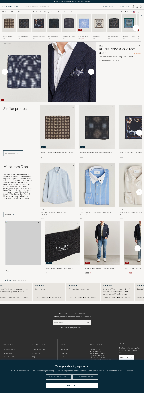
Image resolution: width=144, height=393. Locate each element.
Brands (53, 12)
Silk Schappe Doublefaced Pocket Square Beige (97, 36)
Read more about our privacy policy (72, 328)
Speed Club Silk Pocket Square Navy (38, 36)
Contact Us (36, 353)
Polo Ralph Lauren (69, 34)
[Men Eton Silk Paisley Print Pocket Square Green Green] (129, 23)
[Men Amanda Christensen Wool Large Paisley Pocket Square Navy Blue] (114, 23)
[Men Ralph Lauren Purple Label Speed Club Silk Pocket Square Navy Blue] (39, 23)
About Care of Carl (9, 357)
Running (67, 12)
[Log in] (133, 6)
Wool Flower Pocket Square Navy (23, 36)
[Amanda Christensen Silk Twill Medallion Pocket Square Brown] (57, 150)
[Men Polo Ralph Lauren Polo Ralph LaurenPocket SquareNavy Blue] (69, 23)
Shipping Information (39, 349)
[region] (72, 292)
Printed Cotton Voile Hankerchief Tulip (83, 36)
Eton (124, 34)
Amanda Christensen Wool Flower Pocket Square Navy (96, 153)
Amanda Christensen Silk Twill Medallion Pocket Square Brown (57, 153)
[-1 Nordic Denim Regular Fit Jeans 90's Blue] (102, 266)
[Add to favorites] (72, 107)
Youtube (63, 357)
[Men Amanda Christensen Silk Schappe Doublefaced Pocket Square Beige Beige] (99, 23)
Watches (36, 12)
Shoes (20, 12)
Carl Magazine (126, 12)
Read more (130, 371)
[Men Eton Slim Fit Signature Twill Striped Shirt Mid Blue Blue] (97, 185)
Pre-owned (74, 12)
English (139, 12)
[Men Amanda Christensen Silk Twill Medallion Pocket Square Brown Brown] (9, 23)
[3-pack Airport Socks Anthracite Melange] (62, 266)
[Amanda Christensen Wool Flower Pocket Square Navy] (97, 150)
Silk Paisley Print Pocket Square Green (128, 36)
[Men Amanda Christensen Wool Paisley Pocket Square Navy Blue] (54, 23)
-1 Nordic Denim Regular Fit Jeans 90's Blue (99, 268)
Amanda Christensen (9, 34)
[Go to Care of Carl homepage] (11, 6)
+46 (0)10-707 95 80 (99, 358)
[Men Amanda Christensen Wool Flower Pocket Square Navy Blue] (24, 23)
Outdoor (60, 12)
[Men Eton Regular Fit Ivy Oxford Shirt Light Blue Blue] (57, 185)
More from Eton (15, 166)
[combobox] (138, 12)
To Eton (8, 214)
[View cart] (140, 6)
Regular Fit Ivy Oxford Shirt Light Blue (53, 212)
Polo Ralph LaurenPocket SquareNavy (69, 36)
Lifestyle (47, 12)
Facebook (64, 353)
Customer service (107, 6)
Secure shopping (9, 349)
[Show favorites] (137, 6)
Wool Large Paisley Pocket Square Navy (112, 36)
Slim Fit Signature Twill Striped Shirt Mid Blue (95, 212)
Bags (41, 12)
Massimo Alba (82, 34)
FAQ (33, 357)
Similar (15, 108)
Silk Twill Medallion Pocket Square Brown (8, 36)
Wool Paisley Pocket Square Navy (53, 36)
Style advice (124, 6)
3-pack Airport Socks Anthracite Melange (59, 268)
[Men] (23, 243)
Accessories (28, 12)
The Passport (7, 353)
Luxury (82, 12)
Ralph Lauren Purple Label (39, 34)
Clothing (14, 12)
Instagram (64, 349)
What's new (6, 12)
